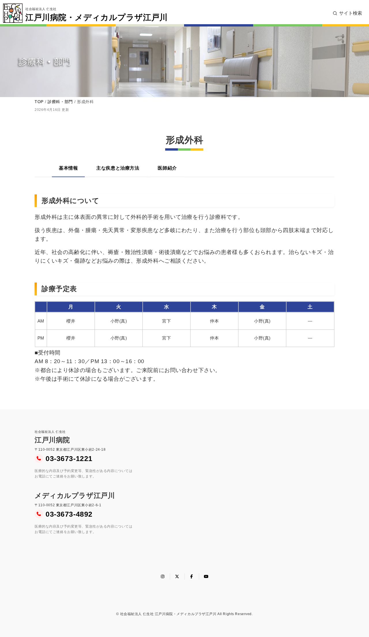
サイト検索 (350, 13)
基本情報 (68, 168)
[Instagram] (162, 576)
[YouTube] (206, 576)
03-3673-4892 (69, 514)
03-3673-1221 (69, 458)
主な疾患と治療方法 (117, 168)
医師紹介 (167, 168)
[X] (177, 576)
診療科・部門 (60, 101)
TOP (39, 101)
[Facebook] (192, 576)
